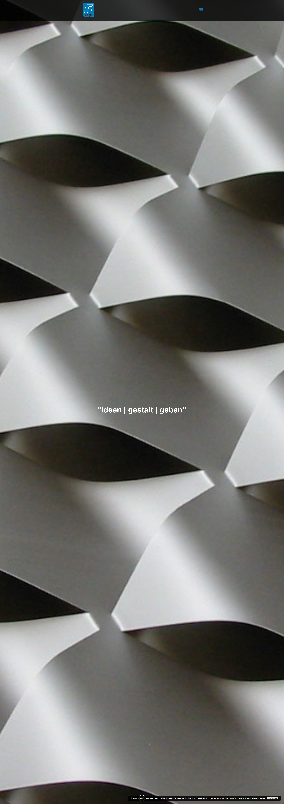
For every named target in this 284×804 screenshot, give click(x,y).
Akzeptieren (273, 798)
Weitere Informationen (258, 798)
